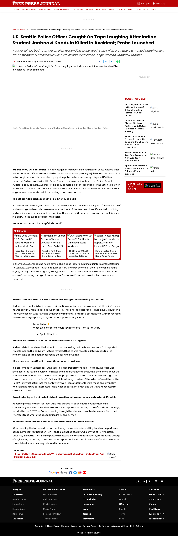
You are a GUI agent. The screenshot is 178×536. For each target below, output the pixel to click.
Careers (65, 526)
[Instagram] (79, 472)
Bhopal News (19, 509)
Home (16, 9)
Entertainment (62, 9)
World (22, 30)
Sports (121, 9)
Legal (85, 509)
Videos (152, 504)
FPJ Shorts (45, 9)
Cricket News (125, 494)
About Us (39, 526)
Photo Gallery (156, 494)
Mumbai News (29, 9)
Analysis (17, 489)
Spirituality (88, 518)
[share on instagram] (156, 481)
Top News (154, 489)
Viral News (154, 509)
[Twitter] (75, 472)
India (111, 9)
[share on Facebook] (100, 61)
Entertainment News (54, 489)
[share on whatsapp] (117, 61)
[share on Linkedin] (111, 61)
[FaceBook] (70, 472)
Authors (139, 526)
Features (101, 9)
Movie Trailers (49, 509)
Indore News (18, 504)
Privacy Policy (89, 526)
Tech (153, 9)
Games (89, 9)
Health (122, 509)
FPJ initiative (89, 499)
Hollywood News (51, 499)
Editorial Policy (52, 526)
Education (142, 9)
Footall (122, 499)
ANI (14, 61)
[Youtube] (84, 472)
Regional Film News (52, 514)
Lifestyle (123, 504)
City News (18, 494)
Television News (50, 518)
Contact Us (103, 526)
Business (78, 9)
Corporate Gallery (92, 494)
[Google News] (58, 472)
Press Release (156, 518)
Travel (122, 514)
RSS (132, 526)
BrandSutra (89, 489)
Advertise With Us (119, 526)
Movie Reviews (50, 504)
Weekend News (157, 514)
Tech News (155, 499)
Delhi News (18, 514)
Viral (131, 9)
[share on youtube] (162, 481)
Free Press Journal (36, 3)
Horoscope (88, 504)
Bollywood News (50, 494)
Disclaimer (76, 526)
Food (121, 518)
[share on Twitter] (105, 61)
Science (87, 514)
